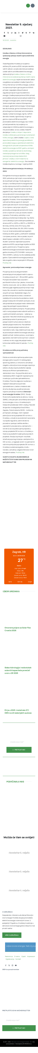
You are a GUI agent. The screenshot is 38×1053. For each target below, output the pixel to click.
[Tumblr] (26, 32)
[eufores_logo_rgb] (6, 997)
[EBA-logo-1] (7, 984)
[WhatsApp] (18, 32)
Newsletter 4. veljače (19, 890)
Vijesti (23, 956)
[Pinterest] (29, 32)
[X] (8, 32)
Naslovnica (9, 956)
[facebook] (6, 965)
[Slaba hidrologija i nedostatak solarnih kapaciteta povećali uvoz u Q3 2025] (19, 638)
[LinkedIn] (15, 32)
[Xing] (4, 36)
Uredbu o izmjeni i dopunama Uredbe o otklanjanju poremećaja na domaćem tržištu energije (19, 135)
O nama (17, 956)
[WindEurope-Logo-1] (7, 974)
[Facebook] (4, 32)
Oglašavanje (9, 959)
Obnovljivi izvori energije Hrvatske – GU (21, 1042)
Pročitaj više (7, 263)
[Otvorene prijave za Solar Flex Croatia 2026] (19, 598)
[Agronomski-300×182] (19, 804)
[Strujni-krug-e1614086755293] (19, 788)
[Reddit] (11, 32)
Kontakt (18, 959)
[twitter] (9, 965)
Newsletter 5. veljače (19, 871)
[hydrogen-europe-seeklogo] (7, 992)
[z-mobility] (19, 819)
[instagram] (12, 965)
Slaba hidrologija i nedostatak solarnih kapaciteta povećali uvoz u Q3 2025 (18, 670)
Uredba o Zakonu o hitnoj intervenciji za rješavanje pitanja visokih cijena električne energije (19, 77)
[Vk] (33, 32)
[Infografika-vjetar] (19, 760)
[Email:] (20, 36)
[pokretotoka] (19, 796)
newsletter (13, 40)
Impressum (31, 956)
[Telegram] (22, 32)
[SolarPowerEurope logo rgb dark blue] (7, 981)
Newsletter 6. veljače (19, 852)
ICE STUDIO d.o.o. (27, 1044)
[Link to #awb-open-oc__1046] (28, 6)
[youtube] (16, 965)
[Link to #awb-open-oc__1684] (33, 6)
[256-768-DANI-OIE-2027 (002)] (19, 472)
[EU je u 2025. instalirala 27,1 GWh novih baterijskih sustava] (19, 680)
